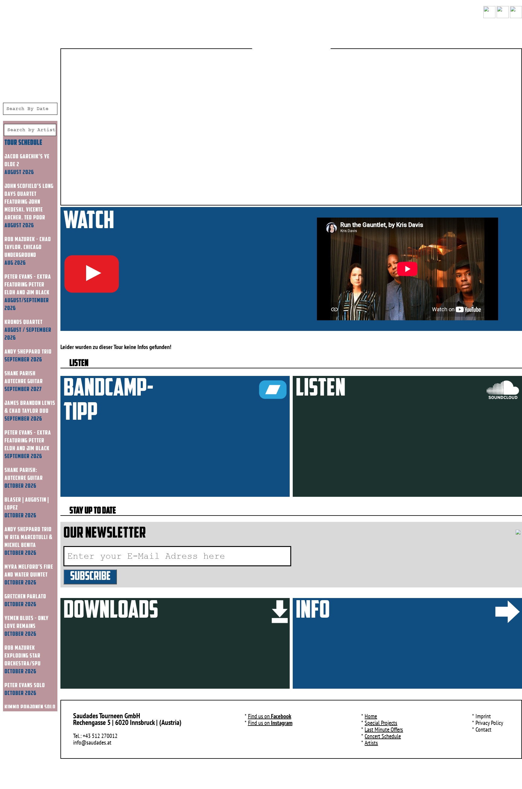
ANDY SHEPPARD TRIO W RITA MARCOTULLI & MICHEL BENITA (29, 537)
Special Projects (381, 723)
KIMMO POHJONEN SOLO (30, 707)
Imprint (483, 716)
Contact (483, 729)
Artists (371, 743)
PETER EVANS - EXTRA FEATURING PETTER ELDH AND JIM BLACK (28, 285)
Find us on (269, 716)
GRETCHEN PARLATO (25, 597)
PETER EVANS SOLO (25, 686)
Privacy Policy (489, 723)
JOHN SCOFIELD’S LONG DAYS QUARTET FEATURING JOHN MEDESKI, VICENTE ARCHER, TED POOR (29, 202)
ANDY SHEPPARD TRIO (28, 352)
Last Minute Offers (384, 729)
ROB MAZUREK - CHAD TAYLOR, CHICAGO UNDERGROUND (28, 247)
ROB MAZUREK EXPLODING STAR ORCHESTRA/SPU (23, 656)
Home (371, 716)
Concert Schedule (383, 736)
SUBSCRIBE (90, 577)
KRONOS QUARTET (24, 322)
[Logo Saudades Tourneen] (291, 36)
